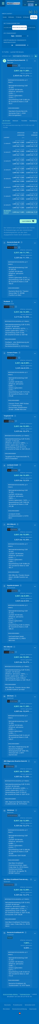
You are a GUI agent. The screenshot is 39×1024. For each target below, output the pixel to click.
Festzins (10, 937)
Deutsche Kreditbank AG (15, 932)
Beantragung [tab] (33, 121)
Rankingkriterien (25, 994)
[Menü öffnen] (2, 3)
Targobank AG (8, 416)
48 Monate (4, 17)
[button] (19, 88)
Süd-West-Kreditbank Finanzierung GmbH (16, 879)
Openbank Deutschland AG (16, 60)
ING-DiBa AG (11, 524)
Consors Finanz (12, 352)
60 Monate (11, 17)
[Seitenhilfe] (36, 4)
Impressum (33, 1009)
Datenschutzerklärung (19, 1009)
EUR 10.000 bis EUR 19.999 (19, 27)
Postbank (7, 301)
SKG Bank (10, 696)
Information (30, 1)
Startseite (7, 1004)
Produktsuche (17, 1004)
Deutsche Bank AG (13, 242)
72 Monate (18, 17)
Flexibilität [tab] (24, 121)
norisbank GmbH (12, 465)
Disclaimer (6, 1009)
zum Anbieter (28, 221)
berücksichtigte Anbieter (10, 994)
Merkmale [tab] (15, 121)
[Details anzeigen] (35, 61)
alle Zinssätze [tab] (6, 121)
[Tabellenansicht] (25, 4)
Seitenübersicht (30, 1004)
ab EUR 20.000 (31, 27)
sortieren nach (6, 56)
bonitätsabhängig (12, 65)
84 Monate (26, 17)
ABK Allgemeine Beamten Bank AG (15, 761)
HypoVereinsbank (13, 585)
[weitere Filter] (30, 12)
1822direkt (10, 810)
